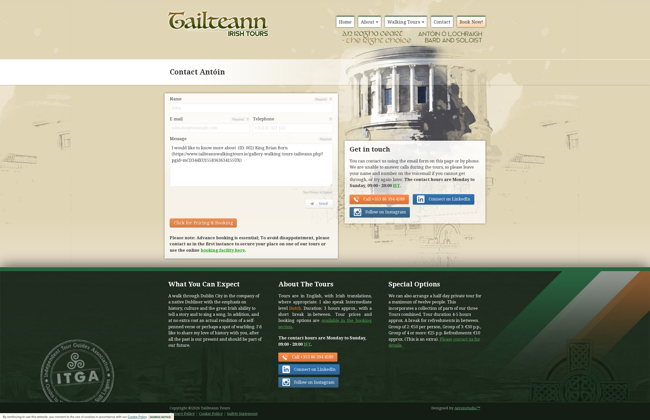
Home (345, 22)
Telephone (263, 119)
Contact (442, 22)
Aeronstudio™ (467, 408)
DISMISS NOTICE (160, 417)
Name (176, 99)
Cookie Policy (137, 416)
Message (178, 138)
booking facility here (223, 250)
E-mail (176, 119)
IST (396, 185)
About (367, 22)
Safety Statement (242, 413)
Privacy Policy (182, 413)
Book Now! (471, 22)
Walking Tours (403, 22)
